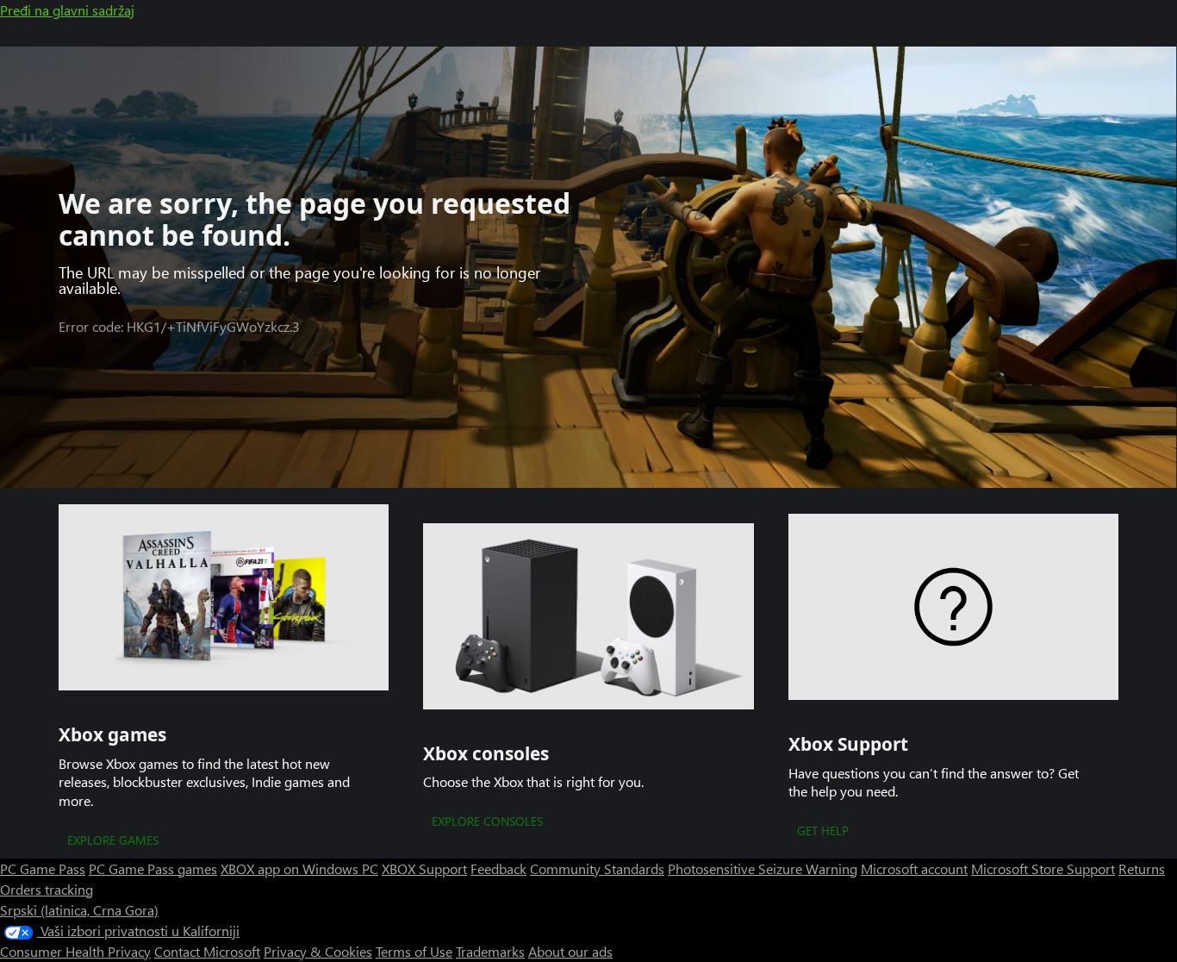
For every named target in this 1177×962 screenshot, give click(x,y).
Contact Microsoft (207, 951)
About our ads (570, 951)
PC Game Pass (42, 868)
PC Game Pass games (153, 868)
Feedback (498, 868)
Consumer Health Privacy (75, 951)
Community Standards (597, 868)
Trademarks (490, 951)
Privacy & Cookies (318, 951)
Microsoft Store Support (1043, 868)
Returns (1141, 868)
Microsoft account (914, 868)
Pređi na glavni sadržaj (67, 10)
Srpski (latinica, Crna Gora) (79, 910)
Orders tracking (46, 889)
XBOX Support (424, 868)
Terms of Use (414, 951)
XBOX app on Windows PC (299, 868)
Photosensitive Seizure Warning (762, 868)
